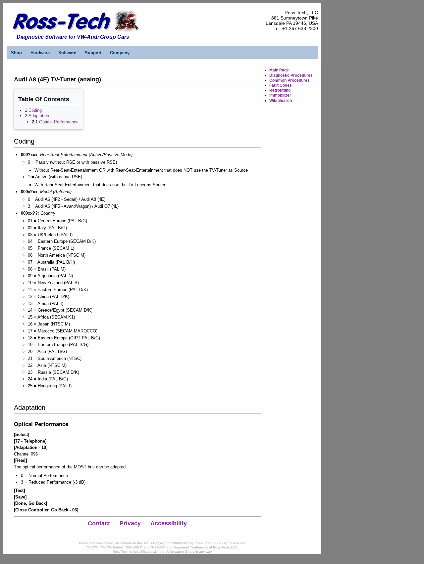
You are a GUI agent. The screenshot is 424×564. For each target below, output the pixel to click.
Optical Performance (59, 121)
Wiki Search (280, 100)
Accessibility (168, 523)
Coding (35, 110)
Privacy (130, 523)
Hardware (40, 52)
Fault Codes (280, 85)
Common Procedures (289, 80)
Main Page (279, 70)
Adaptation (38, 115)
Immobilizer (280, 95)
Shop (16, 52)
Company (120, 52)
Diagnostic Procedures (291, 75)
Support (93, 52)
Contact (99, 523)
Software (67, 52)
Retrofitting (280, 90)
